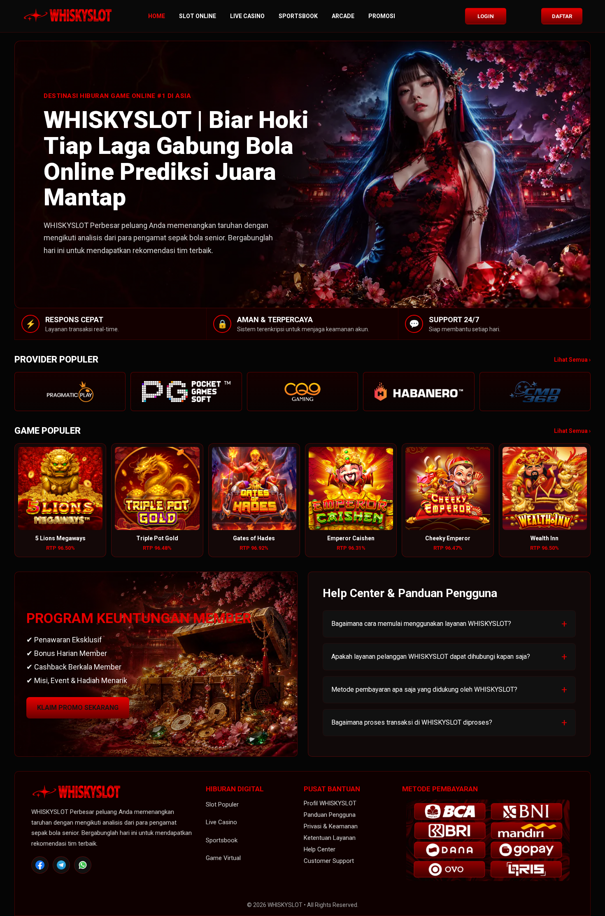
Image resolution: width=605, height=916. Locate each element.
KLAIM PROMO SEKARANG (78, 707)
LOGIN (485, 16)
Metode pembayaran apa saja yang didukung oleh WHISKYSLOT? (424, 689)
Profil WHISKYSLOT (330, 803)
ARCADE (343, 16)
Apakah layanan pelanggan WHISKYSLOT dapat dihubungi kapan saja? (430, 656)
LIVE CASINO (247, 16)
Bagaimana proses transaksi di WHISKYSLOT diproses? (411, 722)
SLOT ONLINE (197, 16)
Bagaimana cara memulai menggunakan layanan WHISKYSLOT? (421, 624)
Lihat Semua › (572, 359)
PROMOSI (381, 16)
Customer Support (329, 861)
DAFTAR (562, 16)
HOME (156, 16)
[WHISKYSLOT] (68, 16)
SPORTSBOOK (298, 16)
